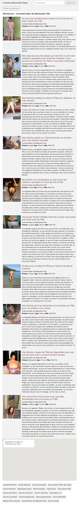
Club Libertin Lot (55, 493)
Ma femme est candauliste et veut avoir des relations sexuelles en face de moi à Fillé (44, 181)
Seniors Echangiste (39, 485)
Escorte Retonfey (59, 497)
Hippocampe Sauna (24, 489)
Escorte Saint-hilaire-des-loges (59, 485)
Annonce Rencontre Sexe (14, 3)
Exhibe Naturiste (24, 485)
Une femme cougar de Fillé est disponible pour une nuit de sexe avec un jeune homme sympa (48, 353)
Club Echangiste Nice (26, 497)
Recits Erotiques (39, 489)
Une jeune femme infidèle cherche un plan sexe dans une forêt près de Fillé (49, 218)
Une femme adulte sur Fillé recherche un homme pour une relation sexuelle (46, 139)
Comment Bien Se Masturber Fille (34, 501)
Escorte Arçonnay (41, 493)
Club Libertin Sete (64, 489)
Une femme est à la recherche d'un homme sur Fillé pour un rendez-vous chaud (48, 306)
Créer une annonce (11, 8)
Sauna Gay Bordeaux (43, 497)
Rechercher (70, 3)
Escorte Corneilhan (10, 497)
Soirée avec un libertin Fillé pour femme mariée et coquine (47, 267)
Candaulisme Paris (10, 485)
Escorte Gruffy (53, 501)
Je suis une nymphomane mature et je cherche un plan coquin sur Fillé (47, 19)
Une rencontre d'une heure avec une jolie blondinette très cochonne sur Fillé (43, 397)
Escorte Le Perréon (26, 493)
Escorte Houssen (9, 489)
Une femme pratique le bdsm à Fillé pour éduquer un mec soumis (48, 99)
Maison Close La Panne (11, 501)
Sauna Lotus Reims (10, 493)
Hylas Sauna (51, 489)
